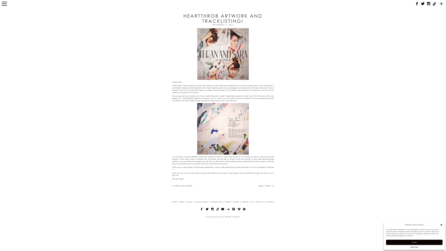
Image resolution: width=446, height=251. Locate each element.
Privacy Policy (414, 247)
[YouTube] (222, 209)
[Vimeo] (239, 209)
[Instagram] (428, 4)
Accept (414, 242)
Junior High (216, 202)
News (182, 202)
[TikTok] (434, 4)
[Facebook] (417, 4)
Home (174, 202)
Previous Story (183, 186)
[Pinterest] (233, 209)
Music (190, 202)
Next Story (265, 186)
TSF (252, 202)
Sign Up (259, 202)
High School (201, 202)
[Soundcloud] (228, 209)
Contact (270, 202)
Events (228, 202)
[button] (441, 225)
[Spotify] (244, 209)
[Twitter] (423, 4)
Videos (245, 202)
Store (236, 202)
